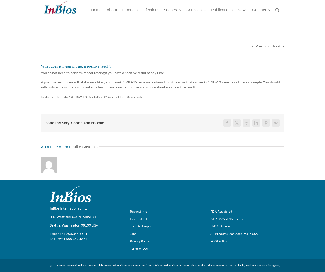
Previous (262, 46)
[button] (277, 9)
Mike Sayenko (52, 97)
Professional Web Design (227, 265)
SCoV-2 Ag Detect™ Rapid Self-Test (104, 97)
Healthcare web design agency (262, 265)
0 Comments (134, 97)
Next (277, 46)
